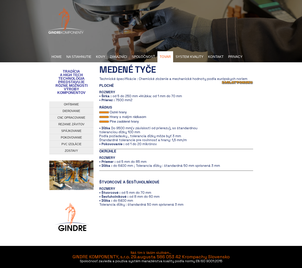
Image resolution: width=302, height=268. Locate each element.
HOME (57, 57)
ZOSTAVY (71, 150)
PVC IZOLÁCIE (71, 144)
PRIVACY (235, 57)
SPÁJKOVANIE (71, 131)
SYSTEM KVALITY (189, 57)
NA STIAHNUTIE (78, 57)
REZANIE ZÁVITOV (71, 124)
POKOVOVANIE (71, 137)
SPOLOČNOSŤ (143, 57)
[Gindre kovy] (66, 21)
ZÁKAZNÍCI (118, 57)
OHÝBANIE (71, 104)
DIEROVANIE (71, 111)
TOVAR (165, 57)
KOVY (100, 57)
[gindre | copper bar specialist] (71, 219)
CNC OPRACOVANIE (71, 117)
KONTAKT (216, 57)
